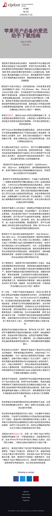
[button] (16, 479)
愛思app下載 (17, 434)
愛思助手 (9, 115)
